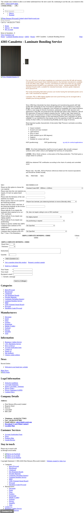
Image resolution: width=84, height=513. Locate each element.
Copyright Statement (11, 385)
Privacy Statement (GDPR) (14, 390)
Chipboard (8, 293)
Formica (7, 322)
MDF (7, 303)
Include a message (9, 277)
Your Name (4, 269)
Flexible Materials (10, 297)
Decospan (8, 317)
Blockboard (8, 292)
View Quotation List (7, 35)
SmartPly (8, 331)
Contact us (8, 349)
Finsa (6, 320)
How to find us (10, 346)
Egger (7, 319)
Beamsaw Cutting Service (13, 342)
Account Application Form (13, 434)
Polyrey (7, 330)
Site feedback (9, 353)
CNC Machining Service (13, 344)
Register (11, 15)
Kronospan (8, 324)
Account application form (13, 347)
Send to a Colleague (11, 266)
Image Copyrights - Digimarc (14, 386)
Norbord (7, 328)
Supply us (8, 351)
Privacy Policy (9, 388)
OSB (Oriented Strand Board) (14, 304)
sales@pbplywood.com (31, 18)
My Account (9, 29)
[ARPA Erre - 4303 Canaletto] (26, 64)
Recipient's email (6, 274)
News (7, 436)
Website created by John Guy (56, 461)
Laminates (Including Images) (14, 299)
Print (80, 37)
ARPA (27, 37)
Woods (32, 37)
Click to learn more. (12, 3)
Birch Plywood (10, 290)
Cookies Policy (10, 392)
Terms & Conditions (11, 383)
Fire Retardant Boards (12, 295)
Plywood (8, 306)
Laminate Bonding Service (14, 37)
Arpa (6, 333)
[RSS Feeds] (5, 372)
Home (7, 26)
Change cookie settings (12, 355)
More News (5, 370)
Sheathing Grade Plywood (13, 308)
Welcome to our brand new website (16, 367)
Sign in (11, 13)
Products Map (9, 438)
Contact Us (8, 507)
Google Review (10, 440)
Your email (4, 272)
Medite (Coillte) (10, 326)
